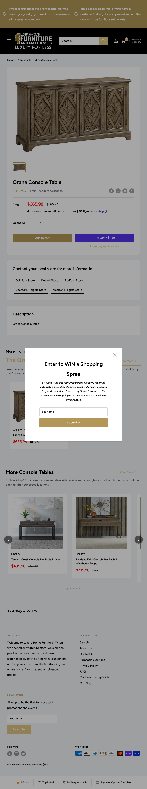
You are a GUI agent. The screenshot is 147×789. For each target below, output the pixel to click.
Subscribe (73, 422)
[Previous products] (8, 540)
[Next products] (139, 540)
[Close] (115, 354)
